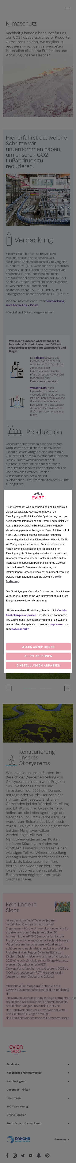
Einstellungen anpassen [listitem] (38, 665)
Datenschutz (20, 629)
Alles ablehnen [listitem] (38, 656)
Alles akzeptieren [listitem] (38, 647)
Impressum (57, 624)
